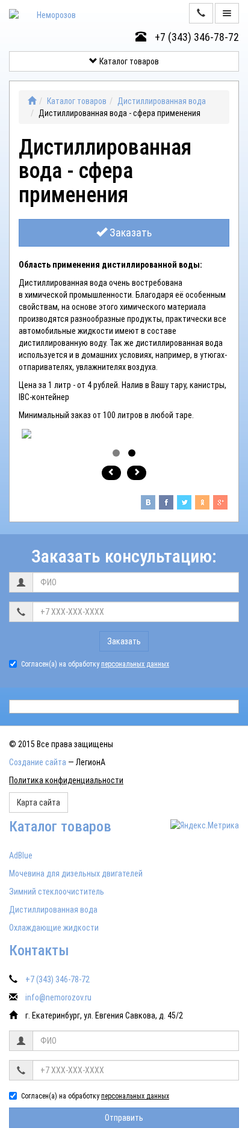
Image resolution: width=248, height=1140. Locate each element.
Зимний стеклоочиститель (56, 891)
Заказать (129, 232)
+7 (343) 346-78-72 (195, 37)
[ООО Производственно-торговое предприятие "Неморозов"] (32, 101)
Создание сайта (37, 762)
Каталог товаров (128, 61)
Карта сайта (38, 802)
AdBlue (21, 855)
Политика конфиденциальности (66, 780)
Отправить (124, 1118)
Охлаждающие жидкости (54, 927)
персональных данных (135, 664)
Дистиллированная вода (161, 101)
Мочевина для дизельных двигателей (76, 873)
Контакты (39, 950)
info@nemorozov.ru (58, 997)
